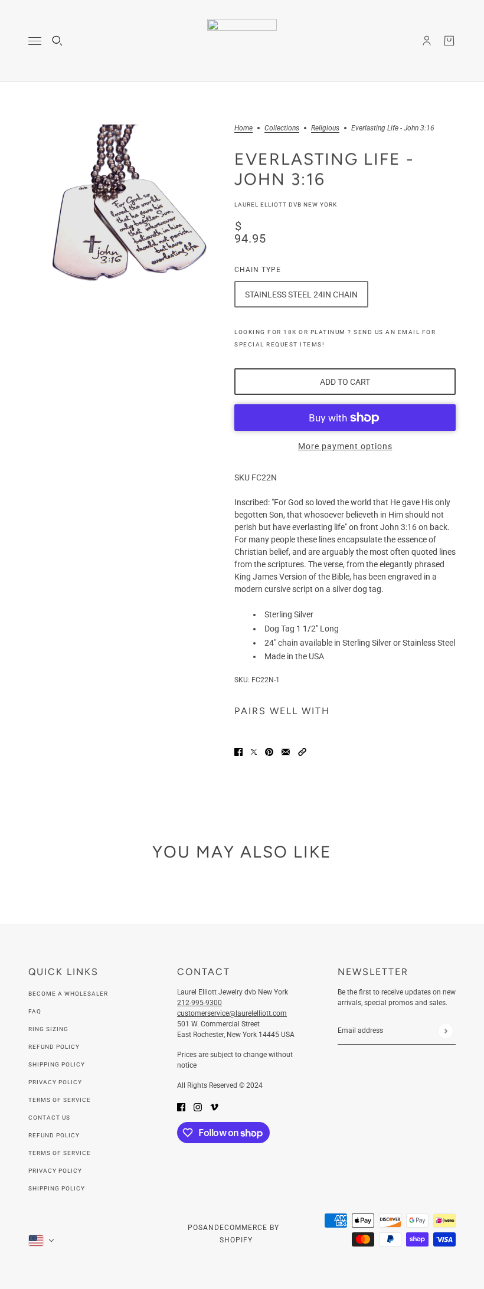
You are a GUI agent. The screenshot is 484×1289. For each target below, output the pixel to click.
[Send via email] (286, 751)
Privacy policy (55, 1170)
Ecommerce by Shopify (249, 1233)
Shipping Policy (56, 1064)
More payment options (345, 446)
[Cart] (449, 40)
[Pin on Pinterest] (269, 751)
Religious (325, 128)
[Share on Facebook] (238, 751)
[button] (302, 751)
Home (243, 128)
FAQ (34, 1011)
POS (195, 1227)
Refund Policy (54, 1046)
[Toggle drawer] (34, 41)
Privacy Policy (55, 1082)
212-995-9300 (199, 1003)
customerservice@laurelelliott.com (232, 1013)
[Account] (426, 40)
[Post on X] (253, 751)
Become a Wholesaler (68, 993)
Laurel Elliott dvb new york (285, 204)
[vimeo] (214, 1106)
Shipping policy (56, 1188)
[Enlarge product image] (121, 218)
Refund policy (54, 1135)
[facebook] (181, 1106)
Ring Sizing (48, 1029)
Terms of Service (59, 1100)
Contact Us (49, 1117)
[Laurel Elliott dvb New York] (242, 41)
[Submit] (445, 1031)
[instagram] (198, 1106)
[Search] (57, 40)
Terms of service (59, 1153)
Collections (281, 128)
